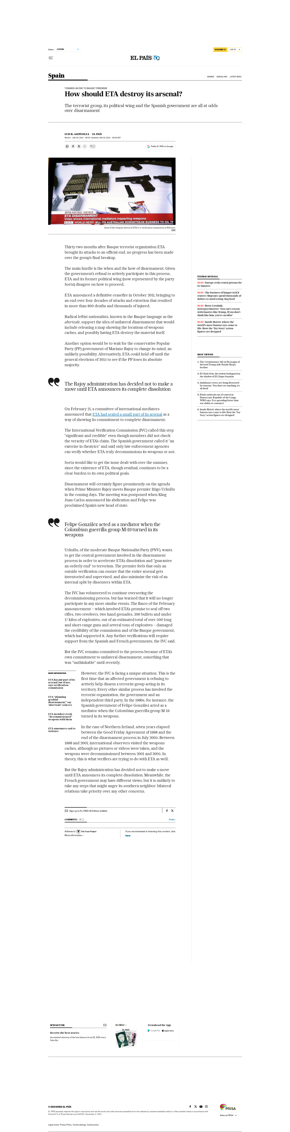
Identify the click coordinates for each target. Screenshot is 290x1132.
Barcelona (222, 77)
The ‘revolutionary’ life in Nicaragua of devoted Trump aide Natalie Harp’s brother (220, 364)
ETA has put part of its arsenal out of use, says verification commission (61, 684)
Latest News (235, 77)
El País (97, 134)
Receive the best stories (64, 1033)
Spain (56, 76)
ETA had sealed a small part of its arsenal (127, 414)
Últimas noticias (207, 276)
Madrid (210, 77)
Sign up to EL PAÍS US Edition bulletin (88, 811)
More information (73, 835)
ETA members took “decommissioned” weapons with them (60, 717)
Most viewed (205, 354)
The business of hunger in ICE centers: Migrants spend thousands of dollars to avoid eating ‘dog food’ (219, 295)
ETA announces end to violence (62, 730)
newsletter (57, 1025)
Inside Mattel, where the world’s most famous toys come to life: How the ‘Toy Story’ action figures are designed (217, 326)
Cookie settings (79, 1125)
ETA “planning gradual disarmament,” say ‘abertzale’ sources (60, 701)
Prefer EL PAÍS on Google (162, 146)
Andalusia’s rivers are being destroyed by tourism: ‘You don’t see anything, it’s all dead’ (220, 385)
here (127, 835)
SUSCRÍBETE (220, 49)
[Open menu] (51, 58)
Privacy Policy (66, 1125)
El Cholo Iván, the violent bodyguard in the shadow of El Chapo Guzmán (220, 375)
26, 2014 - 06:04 (81, 138)
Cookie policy (93, 1125)
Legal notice (53, 1125)
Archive (120, 1025)
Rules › (172, 819)
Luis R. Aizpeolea (77, 134)
